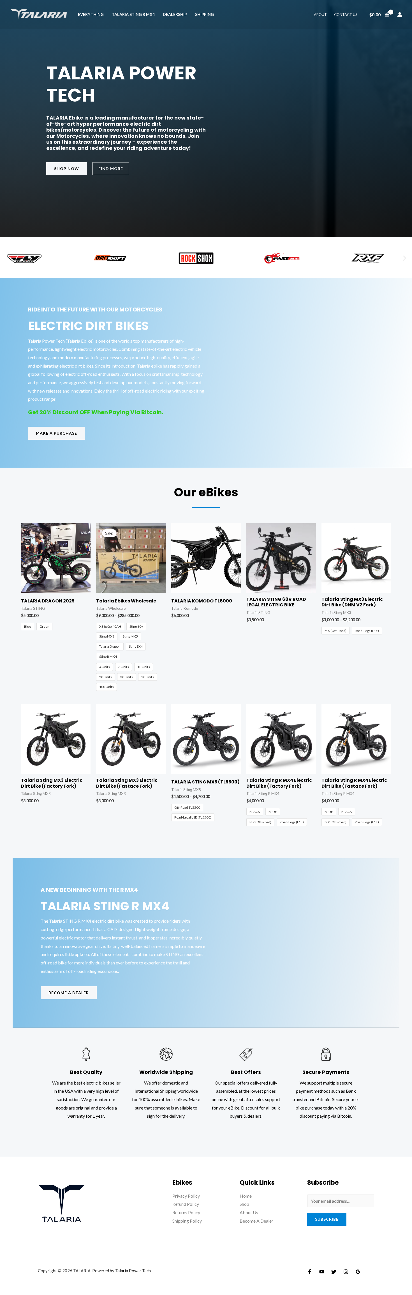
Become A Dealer (256, 1220)
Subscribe (327, 1219)
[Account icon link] (399, 14)
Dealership (175, 14)
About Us (249, 1212)
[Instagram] (345, 1271)
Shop (244, 1204)
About (320, 14)
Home (246, 1195)
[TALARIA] (39, 14)
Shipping (204, 14)
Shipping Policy (187, 1220)
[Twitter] (333, 1271)
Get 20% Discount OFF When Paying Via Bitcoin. (95, 412)
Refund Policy (185, 1204)
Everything (91, 14)
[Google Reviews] (357, 1271)
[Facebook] (309, 1271)
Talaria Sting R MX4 (133, 14)
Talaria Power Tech (133, 1270)
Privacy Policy (186, 1195)
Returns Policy (186, 1212)
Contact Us (345, 14)
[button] (404, 258)
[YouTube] (321, 1271)
